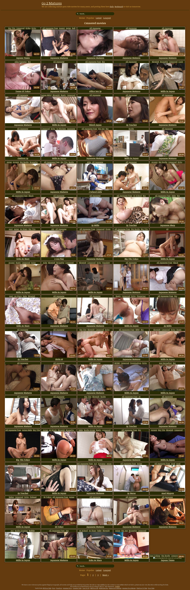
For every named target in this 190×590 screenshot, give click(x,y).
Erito (34, 28)
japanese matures (59, 58)
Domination (135, 363)
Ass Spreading (165, 363)
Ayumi (16, 162)
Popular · (91, 17)
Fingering (141, 296)
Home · (83, 17)
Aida (45, 262)
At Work (53, 430)
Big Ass (101, 128)
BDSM (117, 363)
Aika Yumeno (21, 61)
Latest (99, 17)
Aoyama (101, 463)
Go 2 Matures (52, 3)
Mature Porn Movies (115, 588)
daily (112, 6)
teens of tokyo (23, 91)
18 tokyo (59, 526)
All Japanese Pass (50, 28)
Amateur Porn (67, 588)
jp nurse (131, 493)
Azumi (154, 430)
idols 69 (59, 359)
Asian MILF (46, 95)
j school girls (95, 192)
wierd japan (95, 125)
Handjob (106, 262)
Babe (174, 195)
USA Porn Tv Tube (142, 588)
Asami (62, 28)
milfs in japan (168, 91)
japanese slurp (167, 225)
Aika (89, 162)
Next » (105, 575)
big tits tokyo (131, 258)
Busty (63, 95)
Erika (28, 28)
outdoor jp (23, 158)
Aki (52, 229)
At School (137, 195)
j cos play (59, 258)
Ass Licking (155, 555)
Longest (107, 17)
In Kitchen (61, 128)
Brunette (164, 61)
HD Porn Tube (47, 588)
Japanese (71, 128)
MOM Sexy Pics (103, 588)
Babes (11, 497)
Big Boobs (24, 162)
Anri (11, 229)
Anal (173, 463)
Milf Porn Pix (94, 588)
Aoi (95, 463)
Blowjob (155, 61)
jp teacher (131, 125)
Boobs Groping (21, 530)
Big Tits (11, 28)
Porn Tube (151, 588)
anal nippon (168, 493)
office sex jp (95, 91)
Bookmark (119, 6)
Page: (83, 575)
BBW (137, 329)
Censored (20, 28)
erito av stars (22, 258)
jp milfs (95, 225)
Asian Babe (27, 430)
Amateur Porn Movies (129, 588)
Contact (117, 586)
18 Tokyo (47, 497)
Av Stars (23, 229)
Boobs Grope (89, 430)
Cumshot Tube (77, 588)
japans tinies (23, 58)
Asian (68, 28)
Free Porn (59, 588)
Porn (53, 588)
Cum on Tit (85, 588)
